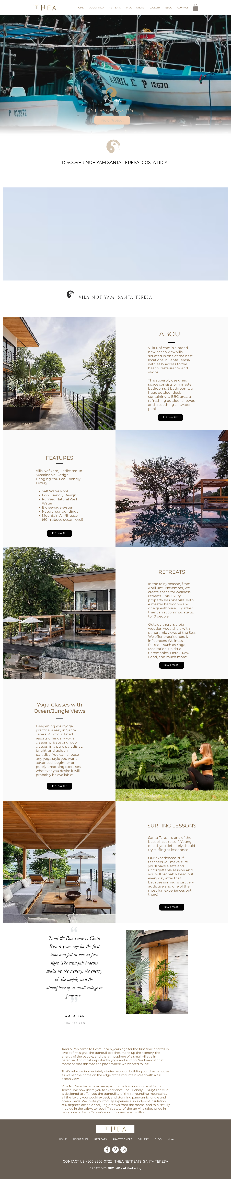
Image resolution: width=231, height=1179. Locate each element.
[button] (196, 7)
